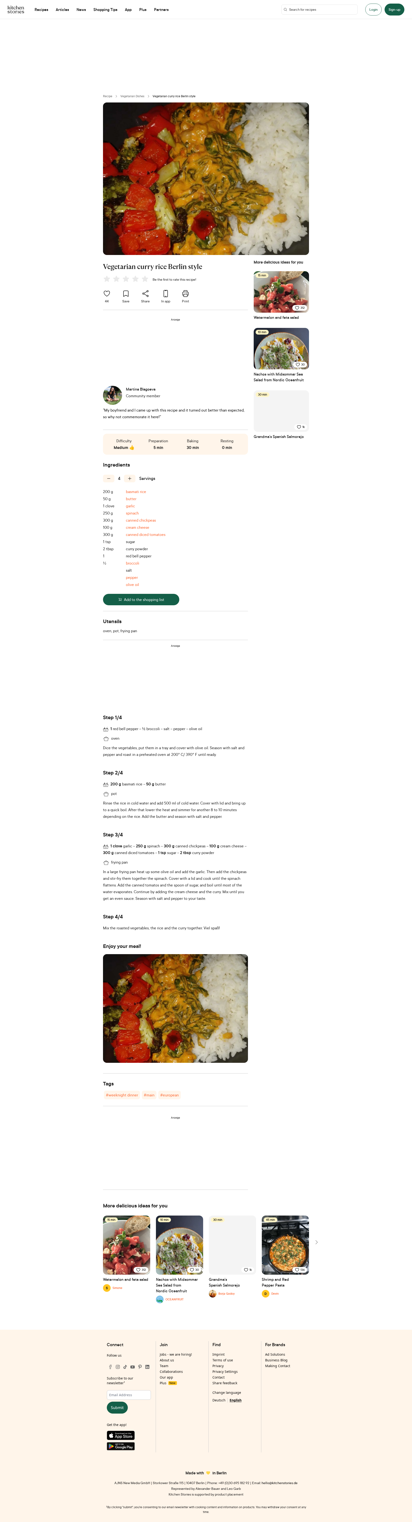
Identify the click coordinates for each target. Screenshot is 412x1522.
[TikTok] (125, 1367)
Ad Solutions (275, 1354)
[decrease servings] (108, 478)
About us (167, 1360)
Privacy (218, 1366)
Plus (167, 1383)
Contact (218, 1377)
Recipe (107, 96)
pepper (132, 577)
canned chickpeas (141, 520)
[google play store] (129, 1447)
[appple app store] (129, 1436)
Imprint (218, 1354)
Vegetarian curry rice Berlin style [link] (174, 96)
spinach (132, 513)
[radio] (107, 279)
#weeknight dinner (122, 1095)
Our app (166, 1377)
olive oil (132, 584)
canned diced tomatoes (145, 534)
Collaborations (171, 1371)
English (236, 1400)
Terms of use (222, 1360)
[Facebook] (110, 1367)
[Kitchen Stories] (16, 9)
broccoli (132, 563)
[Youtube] (132, 1367)
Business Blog (276, 1360)
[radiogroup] (127, 279)
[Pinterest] (140, 1367)
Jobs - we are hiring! (176, 1354)
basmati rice (136, 491)
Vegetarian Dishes (132, 96)
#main (149, 1095)
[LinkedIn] (147, 1367)
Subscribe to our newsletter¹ (120, 1380)
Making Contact (277, 1366)
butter (131, 498)
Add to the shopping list (144, 599)
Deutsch (219, 1400)
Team (164, 1366)
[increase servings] (129, 478)
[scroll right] (316, 1242)
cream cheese (137, 527)
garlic (130, 506)
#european (169, 1095)
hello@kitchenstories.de (280, 1483)
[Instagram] (117, 1367)
